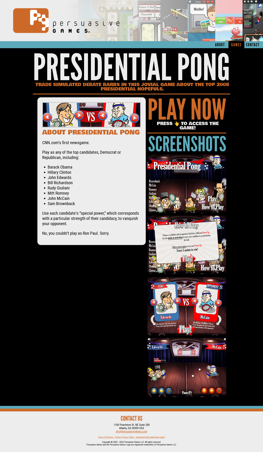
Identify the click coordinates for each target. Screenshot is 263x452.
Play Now (187, 111)
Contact (253, 45)
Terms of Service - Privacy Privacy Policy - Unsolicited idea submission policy (131, 437)
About (220, 45)
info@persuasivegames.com (131, 431)
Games (236, 45)
